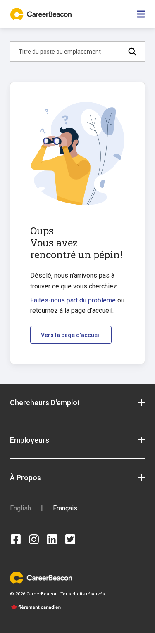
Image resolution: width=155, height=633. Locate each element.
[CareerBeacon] (41, 577)
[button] (77, 402)
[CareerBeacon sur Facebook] (15, 539)
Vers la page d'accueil (71, 335)
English (20, 508)
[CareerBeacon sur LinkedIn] (52, 539)
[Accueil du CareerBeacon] (42, 14)
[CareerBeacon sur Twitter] (70, 539)
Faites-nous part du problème (73, 300)
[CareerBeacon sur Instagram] (34, 539)
